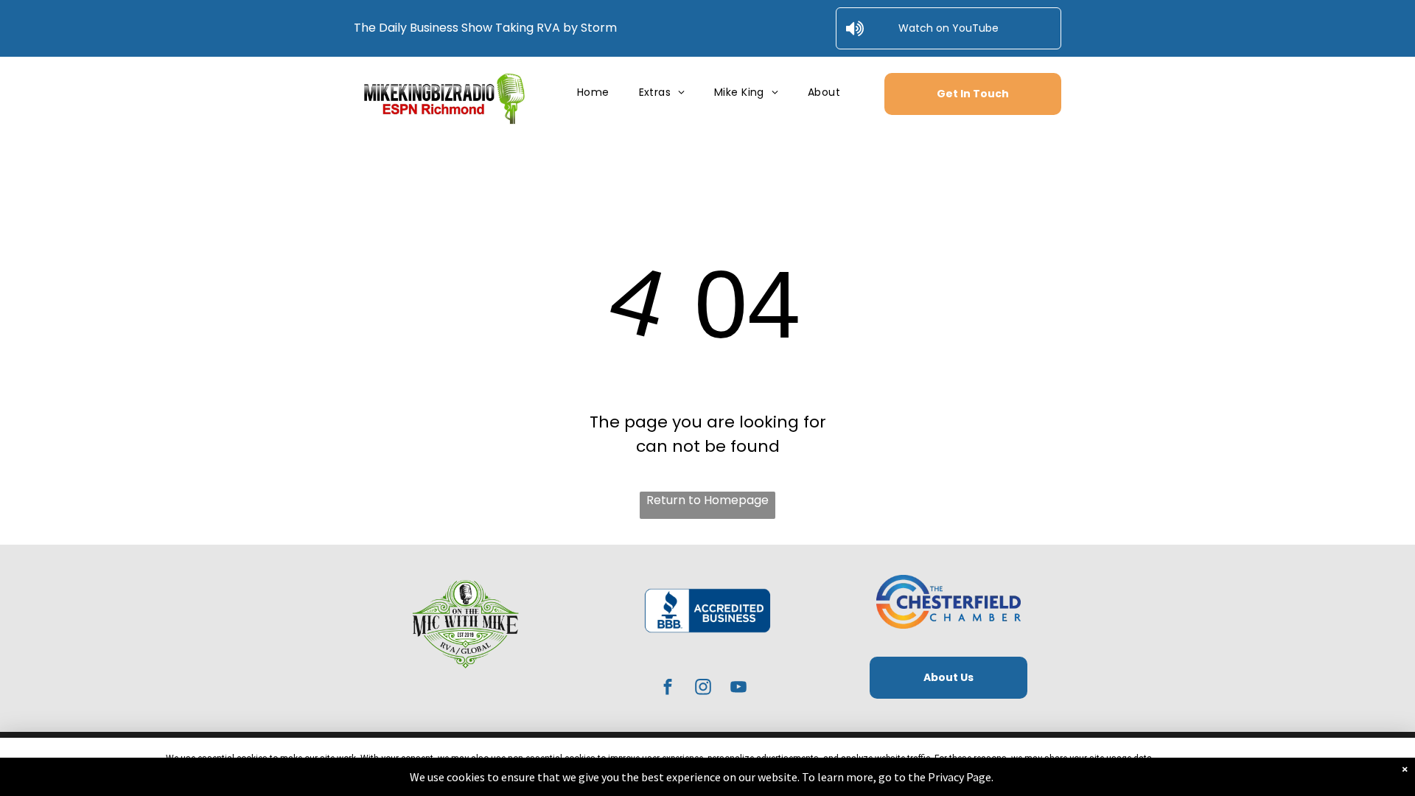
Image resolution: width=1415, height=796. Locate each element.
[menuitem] (593, 92)
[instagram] (703, 688)
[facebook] (668, 688)
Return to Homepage (707, 500)
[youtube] (739, 688)
